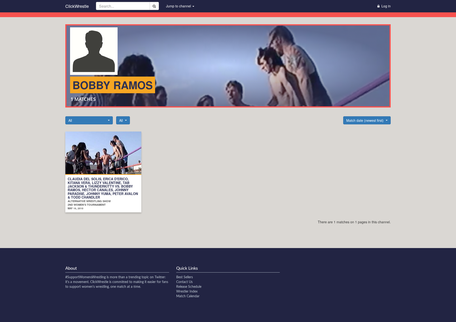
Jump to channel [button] (179, 6)
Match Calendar (188, 296)
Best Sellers (184, 277)
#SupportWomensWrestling (85, 277)
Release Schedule (188, 286)
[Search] (154, 6)
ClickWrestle (77, 6)
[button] (89, 120)
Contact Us (184, 282)
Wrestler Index (187, 291)
